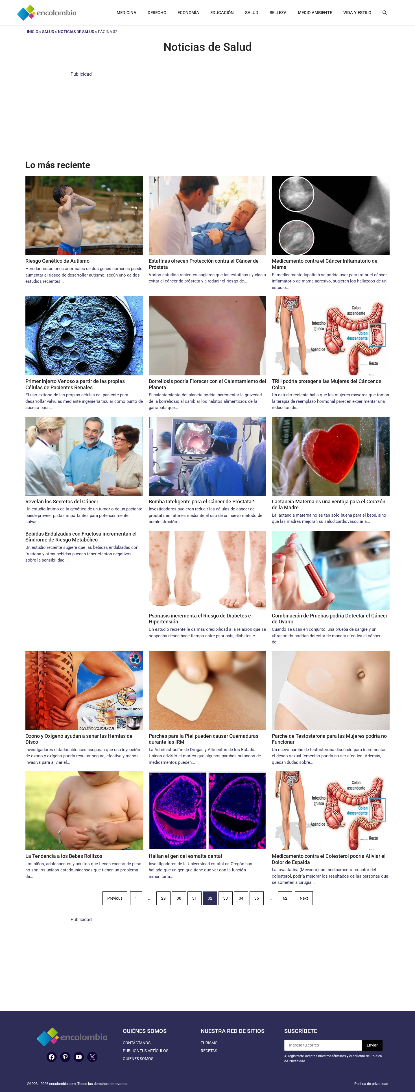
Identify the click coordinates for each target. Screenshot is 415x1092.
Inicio (32, 31)
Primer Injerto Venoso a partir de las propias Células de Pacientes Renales (75, 384)
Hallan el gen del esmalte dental (185, 856)
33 (225, 898)
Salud (48, 31)
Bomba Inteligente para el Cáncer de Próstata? (201, 501)
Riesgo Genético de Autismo (57, 261)
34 (241, 898)
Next (304, 898)
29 (163, 898)
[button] (384, 12)
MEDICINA (126, 12)
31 (194, 898)
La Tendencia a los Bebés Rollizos (63, 856)
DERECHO (157, 12)
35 (256, 898)
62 (285, 898)
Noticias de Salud (76, 31)
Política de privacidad (371, 1084)
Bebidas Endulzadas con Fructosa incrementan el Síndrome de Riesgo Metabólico (81, 537)
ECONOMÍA (188, 12)
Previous (115, 898)
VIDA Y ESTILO (357, 12)
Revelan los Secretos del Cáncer (61, 501)
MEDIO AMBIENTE (315, 12)
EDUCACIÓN (222, 12)
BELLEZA (278, 12)
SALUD (251, 12)
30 (179, 898)
